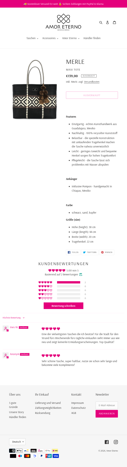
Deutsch (16, 441)
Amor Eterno (112, 450)
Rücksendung (42, 413)
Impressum (77, 403)
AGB (73, 413)
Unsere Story (16, 412)
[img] (51, 328)
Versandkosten (91, 81)
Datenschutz (78, 407)
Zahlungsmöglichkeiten (48, 407)
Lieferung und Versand (48, 403)
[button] (46, 282)
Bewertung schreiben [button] (63, 305)
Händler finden (17, 417)
